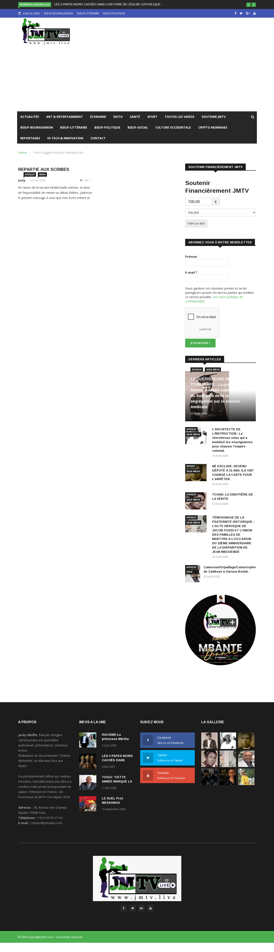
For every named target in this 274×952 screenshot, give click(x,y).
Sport (152, 117)
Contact (98, 138)
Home (22, 152)
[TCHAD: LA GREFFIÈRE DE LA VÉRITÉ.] (209, 766)
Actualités (29, 117)
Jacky (21, 180)
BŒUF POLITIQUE (114, 13)
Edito (118, 117)
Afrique (30, 174)
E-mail (191, 272)
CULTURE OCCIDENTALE (173, 127)
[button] (248, 5)
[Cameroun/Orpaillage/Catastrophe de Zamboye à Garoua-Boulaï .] (246, 766)
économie (98, 117)
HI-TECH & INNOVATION (65, 138)
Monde (190, 466)
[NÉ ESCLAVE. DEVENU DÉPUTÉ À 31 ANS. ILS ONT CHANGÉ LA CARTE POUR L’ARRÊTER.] (246, 748)
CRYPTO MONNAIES (212, 127)
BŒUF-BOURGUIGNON (36, 127)
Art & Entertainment (64, 117)
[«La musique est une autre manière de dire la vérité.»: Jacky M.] (228, 784)
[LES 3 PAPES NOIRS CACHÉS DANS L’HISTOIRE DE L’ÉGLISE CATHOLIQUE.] (88, 762)
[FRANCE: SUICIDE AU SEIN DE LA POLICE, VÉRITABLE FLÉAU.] (209, 784)
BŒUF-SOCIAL (138, 127)
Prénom (191, 257)
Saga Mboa (213, 369)
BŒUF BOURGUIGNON (58, 13)
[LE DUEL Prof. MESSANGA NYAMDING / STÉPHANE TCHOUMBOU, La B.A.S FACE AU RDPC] (88, 804)
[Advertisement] (137, 79)
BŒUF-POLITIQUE (107, 127)
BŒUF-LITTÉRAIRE (73, 127)
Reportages (30, 138)
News (42, 174)
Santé (135, 117)
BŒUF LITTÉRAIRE (88, 13)
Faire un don (196, 223)
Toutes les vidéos (179, 117)
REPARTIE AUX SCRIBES (43, 169)
